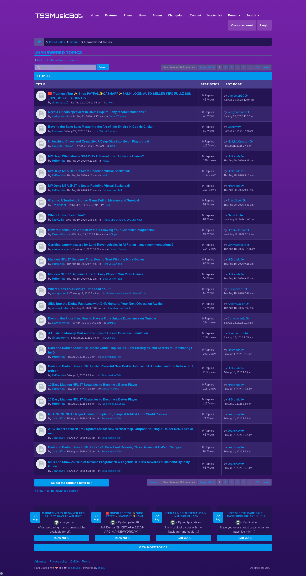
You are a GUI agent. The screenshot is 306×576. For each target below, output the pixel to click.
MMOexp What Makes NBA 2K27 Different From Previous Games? (96, 156)
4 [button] (237, 67)
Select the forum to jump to (71, 482)
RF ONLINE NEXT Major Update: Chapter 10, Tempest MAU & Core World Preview (107, 414)
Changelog (176, 15)
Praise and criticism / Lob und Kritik (122, 219)
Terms (86, 561)
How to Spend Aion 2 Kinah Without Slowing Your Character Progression (101, 230)
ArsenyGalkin (61, 308)
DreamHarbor (61, 234)
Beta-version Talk (112, 190)
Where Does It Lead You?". (67, 215)
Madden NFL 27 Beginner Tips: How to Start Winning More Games (96, 259)
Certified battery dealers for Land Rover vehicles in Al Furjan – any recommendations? (110, 244)
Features (111, 15)
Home (95, 15)
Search (251, 15)
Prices (128, 15)
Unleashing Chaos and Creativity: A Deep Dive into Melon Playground (98, 141)
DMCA (74, 561)
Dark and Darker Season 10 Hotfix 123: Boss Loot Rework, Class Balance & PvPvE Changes (115, 447)
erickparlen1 (60, 293)
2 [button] (225, 67)
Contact (195, 15)
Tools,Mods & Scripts (119, 308)
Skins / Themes (117, 116)
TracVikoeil (59, 204)
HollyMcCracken (62, 145)
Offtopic (113, 234)
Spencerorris (60, 337)
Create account (242, 25)
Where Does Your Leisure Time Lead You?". (80, 289)
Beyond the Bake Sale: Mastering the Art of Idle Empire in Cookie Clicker (101, 126)
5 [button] (243, 67)
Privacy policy (58, 561)
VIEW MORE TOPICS (153, 547)
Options (154, 482)
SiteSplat (75, 567)
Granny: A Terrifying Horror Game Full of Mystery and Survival (93, 200)
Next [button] (266, 67)
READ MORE (61, 538)
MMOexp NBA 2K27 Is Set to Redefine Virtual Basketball (89, 171)
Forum (157, 15)
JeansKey (58, 418)
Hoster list (214, 15)
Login (264, 25)
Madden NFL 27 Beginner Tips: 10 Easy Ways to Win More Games (95, 274)
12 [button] (257, 67)
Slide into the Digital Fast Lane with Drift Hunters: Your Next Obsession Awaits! (106, 303)
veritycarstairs (61, 116)
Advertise (40, 561)
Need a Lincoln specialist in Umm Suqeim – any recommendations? (97, 112)
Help (113, 146)
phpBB (101, 567)
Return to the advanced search (57, 60)
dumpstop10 (60, 102)
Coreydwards (61, 322)
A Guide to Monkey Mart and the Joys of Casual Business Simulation (98, 333)
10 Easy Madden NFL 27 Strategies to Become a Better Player (92, 384)
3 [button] (231, 67)
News (142, 15)
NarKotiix (58, 219)
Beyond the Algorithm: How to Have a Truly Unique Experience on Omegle (102, 318)
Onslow (57, 131)
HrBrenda (58, 160)
